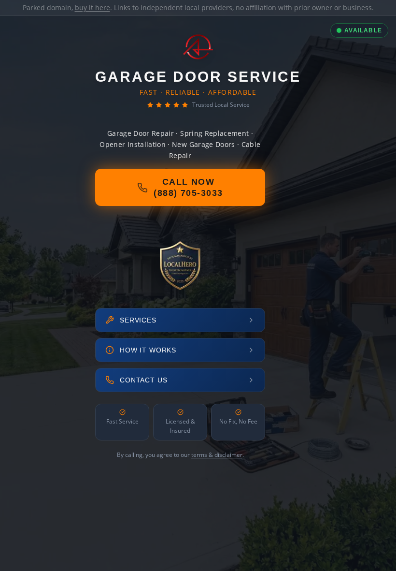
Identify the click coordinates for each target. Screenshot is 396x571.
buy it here (92, 7)
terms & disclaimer (216, 455)
